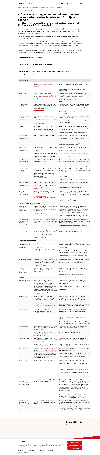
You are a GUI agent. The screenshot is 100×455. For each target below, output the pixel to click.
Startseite (19, 7)
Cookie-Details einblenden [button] (23, 452)
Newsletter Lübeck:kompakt (23, 428)
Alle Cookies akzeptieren (75, 442)
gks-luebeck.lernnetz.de (39, 110)
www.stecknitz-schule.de (41, 237)
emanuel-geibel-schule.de (50, 96)
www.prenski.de (42, 265)
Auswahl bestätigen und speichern (75, 445)
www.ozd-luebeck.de (38, 341)
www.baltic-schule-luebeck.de (79, 255)
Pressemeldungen (25, 7)
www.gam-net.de (72, 385)
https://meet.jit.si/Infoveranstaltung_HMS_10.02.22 (45, 119)
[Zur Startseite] (26, 3)
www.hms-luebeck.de (38, 123)
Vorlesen (67, 3)
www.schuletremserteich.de (40, 177)
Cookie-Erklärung (39, 446)
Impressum (43, 445)
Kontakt (41, 424)
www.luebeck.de (68, 425)
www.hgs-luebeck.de (48, 131)
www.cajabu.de (37, 293)
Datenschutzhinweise (31, 445)
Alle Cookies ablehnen (75, 448)
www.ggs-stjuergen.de (39, 271)
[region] (50, 245)
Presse (20, 426)
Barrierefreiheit (43, 430)
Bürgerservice (21, 424)
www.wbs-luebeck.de (41, 196)
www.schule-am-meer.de (44, 155)
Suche (62, 3)
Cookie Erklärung (43, 433)
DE (73, 3)
